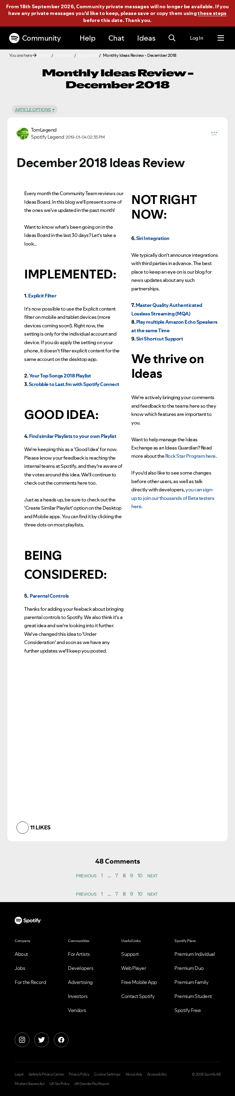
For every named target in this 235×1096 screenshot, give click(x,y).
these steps (212, 13)
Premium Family (191, 982)
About (21, 954)
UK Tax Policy (59, 1083)
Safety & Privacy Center (46, 1074)
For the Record (30, 982)
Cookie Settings (107, 1074)
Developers (80, 968)
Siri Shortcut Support (159, 338)
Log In (196, 38)
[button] (214, 133)
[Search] (172, 38)
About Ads (133, 1074)
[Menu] (221, 38)
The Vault (63, 55)
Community (41, 38)
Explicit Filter (42, 295)
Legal (19, 1074)
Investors (78, 996)
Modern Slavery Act (30, 1083)
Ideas (146, 38)
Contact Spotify (138, 996)
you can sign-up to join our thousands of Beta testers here (172, 498)
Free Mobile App (139, 982)
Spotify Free (187, 1010)
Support (130, 954)
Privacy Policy (79, 1074)
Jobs (20, 968)
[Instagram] (22, 1039)
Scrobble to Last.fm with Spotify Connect (74, 384)
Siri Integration (153, 238)
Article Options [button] (33, 110)
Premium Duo (189, 968)
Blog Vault (87, 55)
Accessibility (157, 1074)
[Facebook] (61, 1039)
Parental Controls (49, 595)
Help (87, 38)
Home (43, 55)
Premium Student (193, 996)
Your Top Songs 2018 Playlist (60, 375)
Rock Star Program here (190, 456)
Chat (116, 38)
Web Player (133, 968)
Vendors (77, 1010)
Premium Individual (194, 954)
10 (140, 875)
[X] (41, 1039)
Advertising (80, 982)
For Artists (79, 954)
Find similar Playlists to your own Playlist (73, 436)
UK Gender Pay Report (91, 1083)
